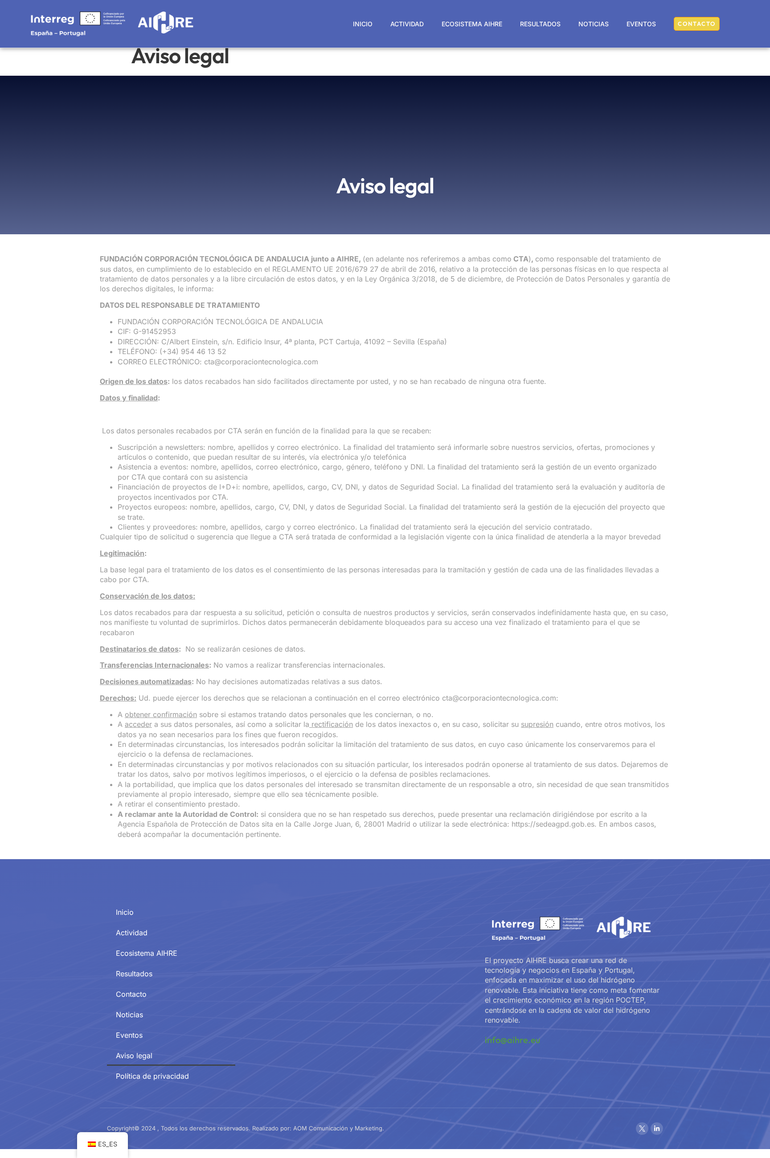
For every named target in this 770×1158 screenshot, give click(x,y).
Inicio (363, 24)
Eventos (641, 24)
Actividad (407, 24)
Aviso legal (134, 1055)
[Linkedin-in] (657, 1128)
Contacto (131, 994)
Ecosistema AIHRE (472, 24)
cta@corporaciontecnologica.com (499, 697)
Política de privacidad (152, 1076)
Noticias (593, 24)
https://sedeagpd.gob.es (553, 824)
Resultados (540, 24)
